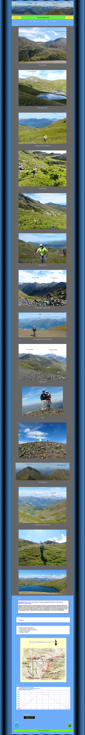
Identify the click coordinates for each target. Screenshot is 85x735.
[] (30, 21)
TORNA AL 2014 (43, 733)
